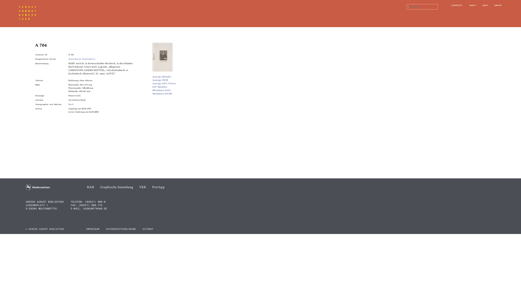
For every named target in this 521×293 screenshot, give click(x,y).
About (485, 5)
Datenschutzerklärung (121, 228)
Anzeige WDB (160, 80)
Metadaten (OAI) (161, 90)
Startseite (456, 5)
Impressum (92, 228)
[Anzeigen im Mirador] (162, 71)
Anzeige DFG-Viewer (164, 83)
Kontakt (498, 5)
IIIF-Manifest (159, 87)
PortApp (158, 187)
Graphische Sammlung (116, 187)
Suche (472, 5)
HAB (90, 187)
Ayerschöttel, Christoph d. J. (82, 59)
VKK (142, 187)
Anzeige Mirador (161, 77)
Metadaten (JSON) (162, 93)
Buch (70, 104)
